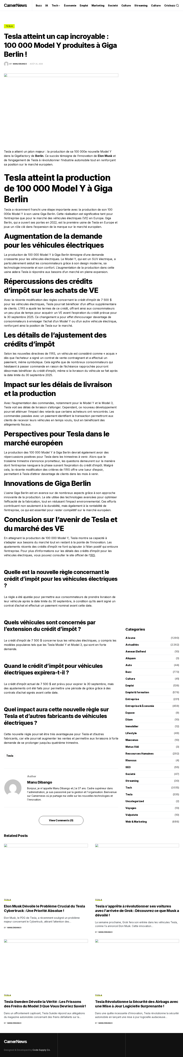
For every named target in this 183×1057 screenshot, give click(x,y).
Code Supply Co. (41, 1050)
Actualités (132, 644)
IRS (92, 555)
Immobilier (132, 726)
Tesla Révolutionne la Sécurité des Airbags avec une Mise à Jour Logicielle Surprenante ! (136, 1004)
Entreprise (132, 699)
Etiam (128, 719)
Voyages (130, 807)
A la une (130, 637)
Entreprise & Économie (139, 705)
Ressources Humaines (139, 753)
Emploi (129, 685)
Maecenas (131, 739)
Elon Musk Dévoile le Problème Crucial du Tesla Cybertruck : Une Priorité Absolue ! (44, 908)
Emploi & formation (137, 692)
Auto (128, 665)
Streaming (132, 780)
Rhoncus (131, 760)
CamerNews (15, 5)
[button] (177, 5)
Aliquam (130, 658)
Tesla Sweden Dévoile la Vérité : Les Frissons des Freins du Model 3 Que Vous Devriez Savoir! (45, 1004)
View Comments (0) (61, 820)
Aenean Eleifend (135, 651)
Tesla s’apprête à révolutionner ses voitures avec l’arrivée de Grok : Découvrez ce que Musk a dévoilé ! (137, 910)
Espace (130, 712)
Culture (130, 678)
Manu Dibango (39, 782)
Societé (130, 773)
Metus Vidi (132, 746)
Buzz (128, 671)
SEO (128, 767)
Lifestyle (131, 733)
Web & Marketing (136, 821)
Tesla (9, 26)
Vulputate (131, 814)
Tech (128, 787)
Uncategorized (134, 801)
